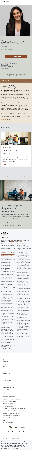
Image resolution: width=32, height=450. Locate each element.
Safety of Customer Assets (9, 401)
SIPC (23, 308)
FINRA (18, 308)
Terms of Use (17, 436)
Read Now (6, 164)
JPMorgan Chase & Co (8, 387)
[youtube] (23, 431)
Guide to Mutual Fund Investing (11, 413)
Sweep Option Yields (8, 406)
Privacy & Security (7, 436)
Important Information (22, 334)
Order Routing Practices (9, 403)
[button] (30, 441)
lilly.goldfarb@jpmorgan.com (16, 75)
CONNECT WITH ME (16, 56)
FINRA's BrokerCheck (16, 241)
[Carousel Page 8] (22, 176)
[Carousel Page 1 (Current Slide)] (7, 176)
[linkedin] (10, 431)
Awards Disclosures (8, 422)
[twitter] (13, 431)
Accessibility (6, 438)
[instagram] (21, 431)
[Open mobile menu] (30, 2)
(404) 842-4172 (7, 222)
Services (5, 359)
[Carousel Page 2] (9, 176)
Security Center (7, 417)
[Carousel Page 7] (20, 176)
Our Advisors (6, 361)
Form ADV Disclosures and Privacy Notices (14, 408)
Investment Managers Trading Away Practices (14, 410)
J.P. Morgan (6, 389)
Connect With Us (7, 380)
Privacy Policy (14, 448)
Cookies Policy (15, 438)
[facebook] (17, 431)
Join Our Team (6, 373)
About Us (5, 366)
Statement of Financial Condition (11, 399)
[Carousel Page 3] (11, 176)
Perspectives (6, 364)
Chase (4, 392)
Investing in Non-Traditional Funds (11, 415)
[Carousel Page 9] (24, 176)
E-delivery (5, 420)
